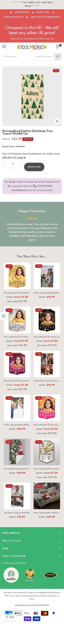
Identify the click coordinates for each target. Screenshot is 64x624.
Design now (34, 167)
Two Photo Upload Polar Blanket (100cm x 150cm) (27, 513)
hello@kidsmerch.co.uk (23, 190)
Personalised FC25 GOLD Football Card (22, 293)
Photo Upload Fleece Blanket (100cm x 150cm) (25, 425)
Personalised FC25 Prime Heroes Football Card (25, 381)
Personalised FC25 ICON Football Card (22, 337)
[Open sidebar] (4, 316)
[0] (57, 46)
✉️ (55, 186)
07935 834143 (44, 186)
